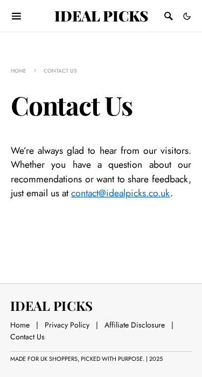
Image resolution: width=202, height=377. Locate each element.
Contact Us (27, 336)
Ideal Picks (101, 15)
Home (18, 71)
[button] (187, 16)
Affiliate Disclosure (135, 324)
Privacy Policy (67, 324)
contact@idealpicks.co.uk (120, 193)
